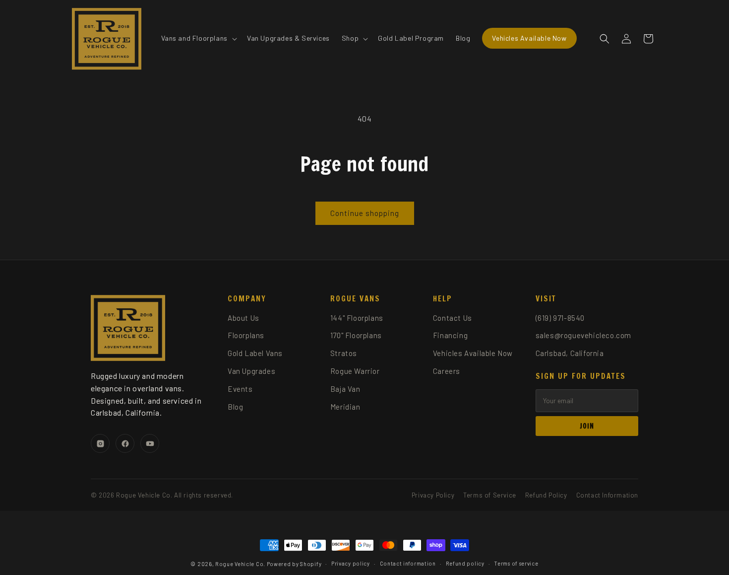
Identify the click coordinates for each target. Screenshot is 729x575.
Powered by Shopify (294, 564)
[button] (198, 38)
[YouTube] (149, 443)
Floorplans (246, 335)
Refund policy (465, 563)
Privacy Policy (433, 495)
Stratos (343, 353)
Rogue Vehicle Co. (240, 564)
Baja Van (345, 388)
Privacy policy (350, 563)
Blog (235, 406)
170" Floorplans (356, 335)
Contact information (408, 563)
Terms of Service (489, 495)
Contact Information (607, 495)
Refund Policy (546, 495)
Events (240, 388)
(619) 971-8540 (560, 317)
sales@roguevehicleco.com (583, 335)
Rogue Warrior (355, 370)
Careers (446, 370)
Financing (450, 335)
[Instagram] (100, 443)
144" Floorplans (356, 317)
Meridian (345, 406)
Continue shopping (364, 213)
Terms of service (516, 563)
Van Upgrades (251, 370)
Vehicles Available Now (473, 353)
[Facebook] (125, 443)
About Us (243, 317)
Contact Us (452, 317)
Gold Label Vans (255, 353)
